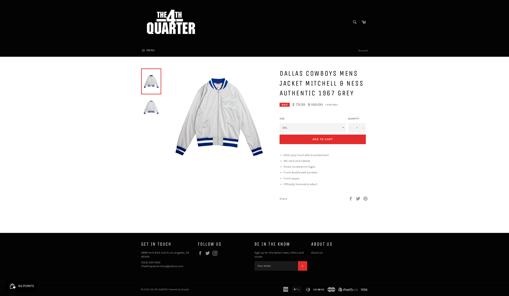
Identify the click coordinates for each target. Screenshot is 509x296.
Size (282, 118)
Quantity (353, 118)
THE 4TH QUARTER (159, 289)
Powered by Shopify (179, 289)
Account (363, 50)
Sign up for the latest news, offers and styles (279, 254)
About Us (317, 252)
